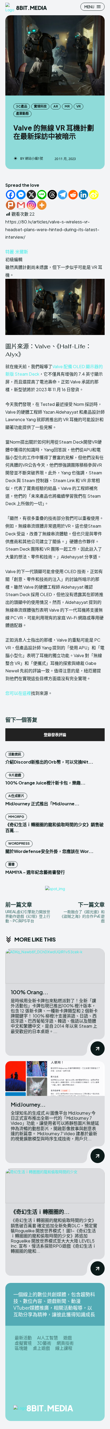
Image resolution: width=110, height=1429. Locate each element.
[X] (31, 194)
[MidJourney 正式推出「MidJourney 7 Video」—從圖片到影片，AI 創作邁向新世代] (55, 1078)
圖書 (11, 864)
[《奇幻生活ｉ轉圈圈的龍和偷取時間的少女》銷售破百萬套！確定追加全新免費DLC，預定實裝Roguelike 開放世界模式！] (55, 1185)
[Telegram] (62, 194)
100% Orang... (29, 992)
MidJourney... (28, 1104)
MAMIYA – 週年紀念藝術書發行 (35, 872)
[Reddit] (73, 194)
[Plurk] (10, 205)
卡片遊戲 (14, 775)
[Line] (41, 194)
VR (78, 106)
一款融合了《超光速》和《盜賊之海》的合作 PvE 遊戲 (82, 916)
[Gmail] (21, 205)
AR (55, 106)
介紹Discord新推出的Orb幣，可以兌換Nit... (49, 762)
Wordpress (19, 843)
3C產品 (21, 106)
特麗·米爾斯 (16, 251)
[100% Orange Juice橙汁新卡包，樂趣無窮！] (55, 965)
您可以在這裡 (18, 693)
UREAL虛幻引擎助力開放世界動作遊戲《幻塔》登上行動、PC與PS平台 (27, 916)
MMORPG (16, 817)
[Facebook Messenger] (21, 194)
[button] (55, 318)
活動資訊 (14, 754)
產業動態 (22, 114)
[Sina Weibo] (94, 194)
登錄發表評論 (55, 734)
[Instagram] (31, 205)
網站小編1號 (34, 159)
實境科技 (40, 106)
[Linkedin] (83, 194)
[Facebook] (10, 194)
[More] (41, 205)
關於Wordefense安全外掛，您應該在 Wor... (49, 851)
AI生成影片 (16, 796)
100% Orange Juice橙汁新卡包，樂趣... (45, 783)
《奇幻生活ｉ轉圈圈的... (40, 1211)
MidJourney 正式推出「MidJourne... (42, 803)
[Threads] (52, 194)
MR (67, 106)
